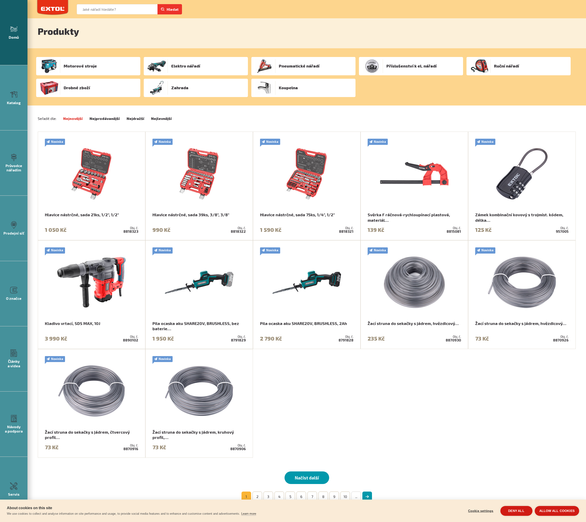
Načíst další (307, 477)
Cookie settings (481, 511)
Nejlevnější (161, 118)
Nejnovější (73, 118)
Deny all (516, 511)
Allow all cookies (557, 511)
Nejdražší (135, 118)
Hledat (173, 9)
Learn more (248, 513)
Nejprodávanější (105, 118)
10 (345, 496)
